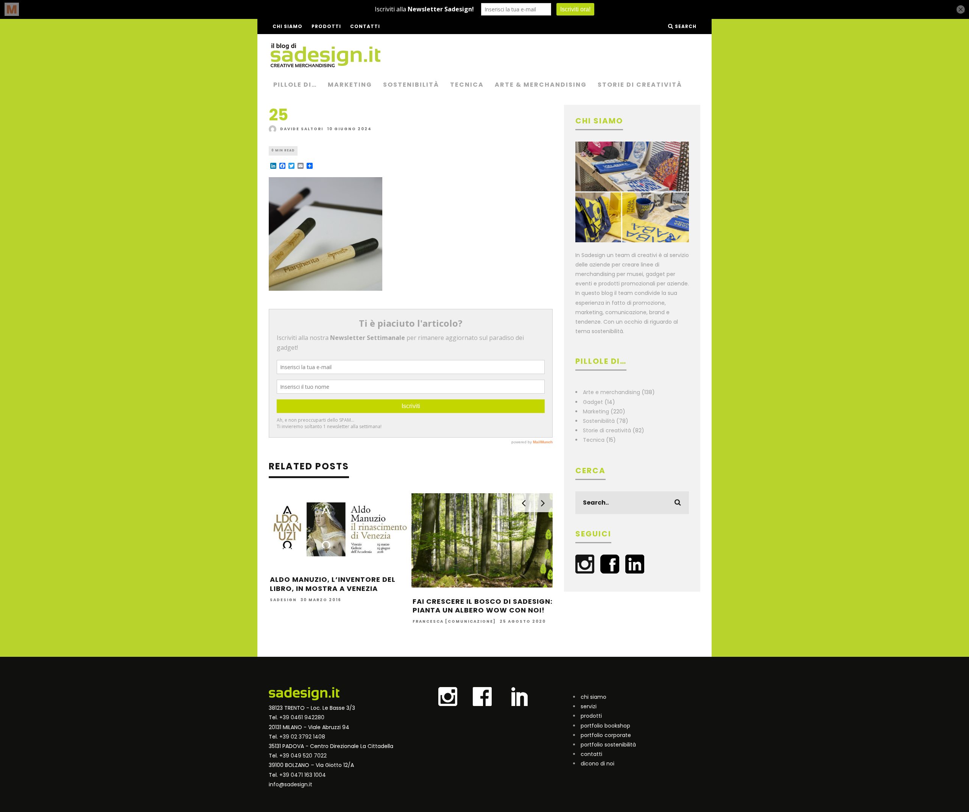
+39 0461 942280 (301, 717)
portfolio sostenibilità (608, 744)
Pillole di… (295, 84)
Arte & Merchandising (541, 84)
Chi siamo (287, 26)
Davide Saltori (301, 129)
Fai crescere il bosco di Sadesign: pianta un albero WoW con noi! (483, 606)
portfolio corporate (606, 735)
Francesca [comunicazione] (454, 622)
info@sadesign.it (290, 784)
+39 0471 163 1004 (302, 775)
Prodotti (326, 26)
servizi (589, 706)
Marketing (350, 84)
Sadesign (283, 600)
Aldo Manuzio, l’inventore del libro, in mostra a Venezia (333, 584)
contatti (591, 754)
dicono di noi (597, 763)
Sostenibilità (411, 84)
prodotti (591, 716)
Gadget (593, 402)
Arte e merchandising (611, 392)
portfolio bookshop (605, 725)
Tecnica (467, 84)
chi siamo (593, 697)
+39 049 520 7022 (303, 755)
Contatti (365, 26)
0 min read (283, 150)
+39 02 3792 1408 (302, 736)
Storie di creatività (640, 84)
